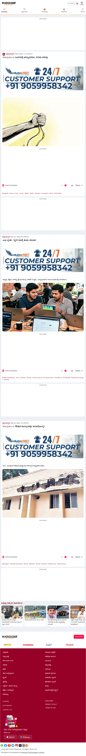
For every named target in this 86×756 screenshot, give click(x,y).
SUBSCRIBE (79, 637)
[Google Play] (25, 737)
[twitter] (20, 745)
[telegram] (13, 745)
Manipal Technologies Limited (32, 753)
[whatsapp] (2, 745)
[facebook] (5, 745)
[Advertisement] (43, 35)
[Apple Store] (10, 737)
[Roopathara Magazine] (28, 645)
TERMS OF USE (50, 708)
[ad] (44, 78)
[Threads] (23, 745)
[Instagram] (16, 745)
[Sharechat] (26, 745)
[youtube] (9, 745)
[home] (8, 3)
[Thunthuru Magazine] (69, 645)
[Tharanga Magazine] (7, 645)
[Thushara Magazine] (49, 645)
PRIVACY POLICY (51, 705)
